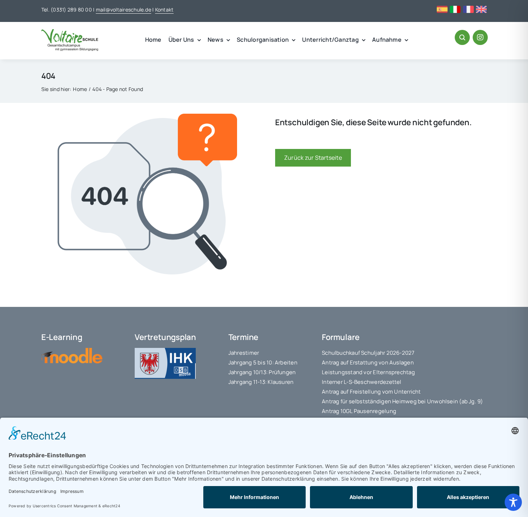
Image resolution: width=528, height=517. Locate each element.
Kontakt (164, 9)
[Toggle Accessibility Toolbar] (513, 502)
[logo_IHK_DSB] (165, 351)
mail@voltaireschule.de (123, 9)
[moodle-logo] (71, 351)
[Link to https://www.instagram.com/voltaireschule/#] (480, 37)
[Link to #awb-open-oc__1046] (462, 37)
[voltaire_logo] (70, 32)
